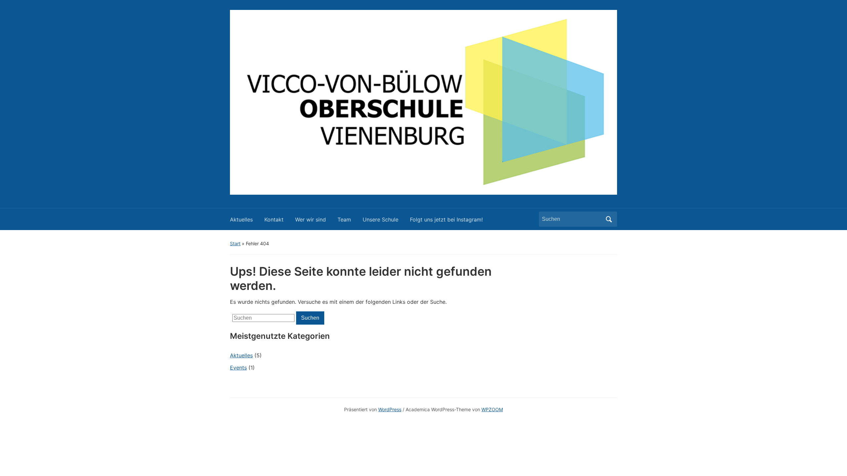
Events (238, 367)
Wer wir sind (310, 219)
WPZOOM (492, 409)
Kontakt (274, 219)
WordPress (389, 409)
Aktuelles (241, 219)
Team (344, 219)
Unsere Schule (380, 219)
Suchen (609, 219)
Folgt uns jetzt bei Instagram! (446, 219)
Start (235, 243)
